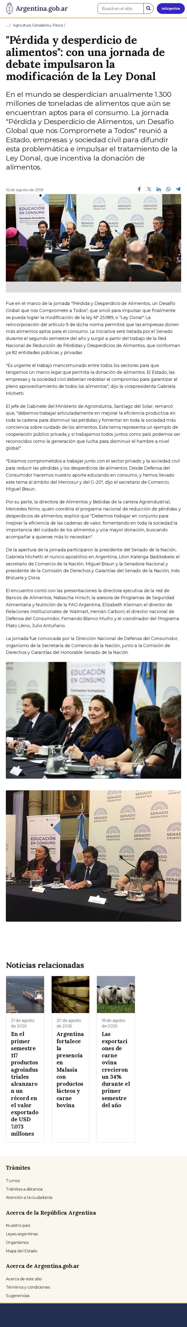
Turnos (13, 1180)
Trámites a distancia (24, 1189)
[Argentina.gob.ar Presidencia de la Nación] (35, 9)
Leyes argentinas (22, 1234)
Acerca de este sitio (24, 1279)
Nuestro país (18, 1225)
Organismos (17, 1242)
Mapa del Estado (21, 1251)
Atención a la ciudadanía (29, 1197)
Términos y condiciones (28, 1287)
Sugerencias (17, 1295)
